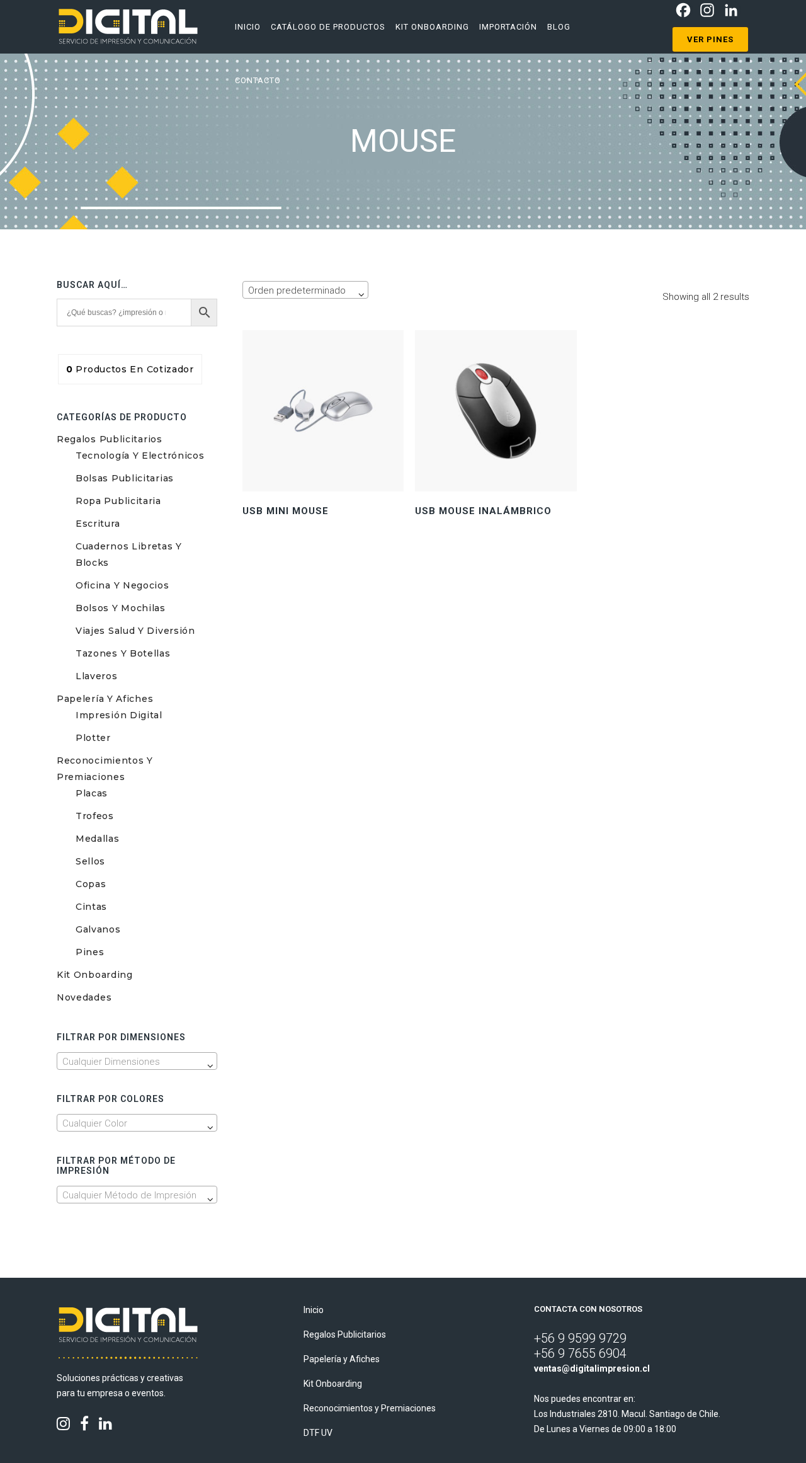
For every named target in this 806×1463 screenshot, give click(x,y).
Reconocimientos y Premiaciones (370, 1408)
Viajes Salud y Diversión (135, 630)
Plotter (93, 737)
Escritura (98, 523)
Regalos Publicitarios (109, 439)
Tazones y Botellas (123, 653)
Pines (90, 952)
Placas (92, 793)
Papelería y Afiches (105, 698)
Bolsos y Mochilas (121, 608)
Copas (91, 884)
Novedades (84, 997)
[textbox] (137, 1061)
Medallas (98, 838)
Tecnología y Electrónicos (140, 455)
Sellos (90, 861)
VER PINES (710, 39)
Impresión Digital (119, 715)
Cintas (91, 906)
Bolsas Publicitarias (125, 478)
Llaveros (97, 676)
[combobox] (137, 1061)
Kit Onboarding (95, 974)
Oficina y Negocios (122, 585)
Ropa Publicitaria (118, 501)
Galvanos (98, 929)
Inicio (314, 1310)
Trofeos (95, 816)
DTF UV (318, 1433)
